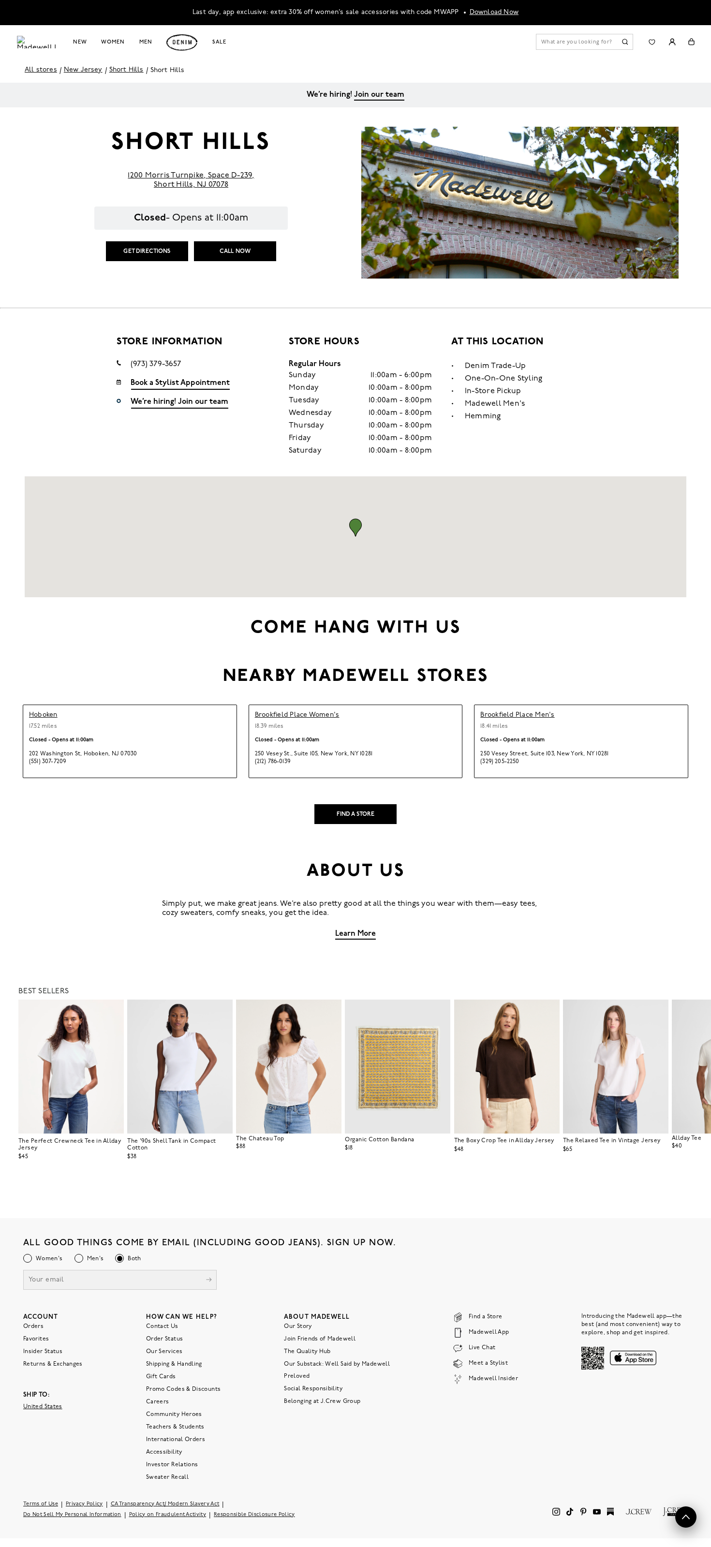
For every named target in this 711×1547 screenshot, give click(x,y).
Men (145, 42)
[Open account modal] (672, 41)
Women (112, 42)
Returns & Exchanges (53, 1364)
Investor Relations (172, 1464)
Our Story (297, 1326)
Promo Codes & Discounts (183, 1389)
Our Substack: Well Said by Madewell (337, 1364)
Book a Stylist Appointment (180, 383)
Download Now (494, 12)
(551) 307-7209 (47, 762)
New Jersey (83, 70)
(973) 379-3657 (156, 364)
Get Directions (146, 251)
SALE (219, 42)
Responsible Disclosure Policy (254, 1514)
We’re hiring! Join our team (179, 402)
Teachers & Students (175, 1426)
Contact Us (162, 1326)
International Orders (175, 1439)
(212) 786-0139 (272, 762)
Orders (33, 1326)
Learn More (355, 934)
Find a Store (356, 814)
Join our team (379, 95)
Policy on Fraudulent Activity (168, 1514)
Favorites (36, 1338)
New (80, 42)
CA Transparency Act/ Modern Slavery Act (165, 1503)
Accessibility (164, 1452)
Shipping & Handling (174, 1364)
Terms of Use (40, 1503)
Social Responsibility (313, 1388)
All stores (41, 70)
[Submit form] (209, 1280)
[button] (355, 527)
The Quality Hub (307, 1351)
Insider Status (42, 1351)
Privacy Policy (84, 1503)
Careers (157, 1401)
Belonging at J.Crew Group (322, 1401)
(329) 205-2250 (499, 762)
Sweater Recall (167, 1477)
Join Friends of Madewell (320, 1338)
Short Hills (126, 70)
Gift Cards (161, 1376)
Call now (235, 251)
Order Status (164, 1338)
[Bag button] (691, 41)
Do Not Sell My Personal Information (72, 1514)
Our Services (164, 1351)
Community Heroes (174, 1414)
